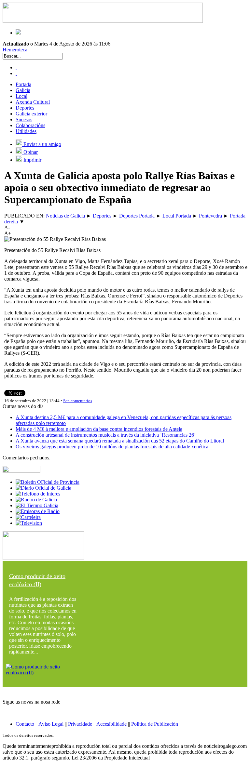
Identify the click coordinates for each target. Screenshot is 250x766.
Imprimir (31, 160)
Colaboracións (30, 125)
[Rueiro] (36, 499)
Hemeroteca (15, 49)
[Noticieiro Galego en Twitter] (16, 73)
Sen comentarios (77, 400)
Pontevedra (210, 215)
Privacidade (80, 724)
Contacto (25, 724)
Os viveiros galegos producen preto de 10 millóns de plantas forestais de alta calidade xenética (112, 446)
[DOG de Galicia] (43, 488)
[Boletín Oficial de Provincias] (47, 482)
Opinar (30, 152)
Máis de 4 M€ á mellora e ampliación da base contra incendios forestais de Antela (99, 429)
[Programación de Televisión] (29, 523)
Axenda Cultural (33, 102)
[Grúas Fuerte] (103, 21)
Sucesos (24, 119)
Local (21, 96)
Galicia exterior (31, 113)
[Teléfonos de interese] (38, 493)
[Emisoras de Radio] (38, 511)
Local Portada (176, 215)
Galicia (23, 90)
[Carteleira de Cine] (28, 517)
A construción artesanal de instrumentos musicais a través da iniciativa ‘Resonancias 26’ (106, 435)
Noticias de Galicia (65, 215)
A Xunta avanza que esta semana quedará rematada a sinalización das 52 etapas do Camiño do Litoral (120, 440)
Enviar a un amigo (41, 144)
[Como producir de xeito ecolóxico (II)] (43, 672)
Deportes (25, 108)
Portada (23, 84)
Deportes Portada (137, 215)
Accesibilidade (111, 724)
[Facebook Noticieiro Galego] (16, 67)
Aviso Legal (50, 724)
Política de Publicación (154, 724)
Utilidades (26, 131)
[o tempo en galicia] (37, 505)
